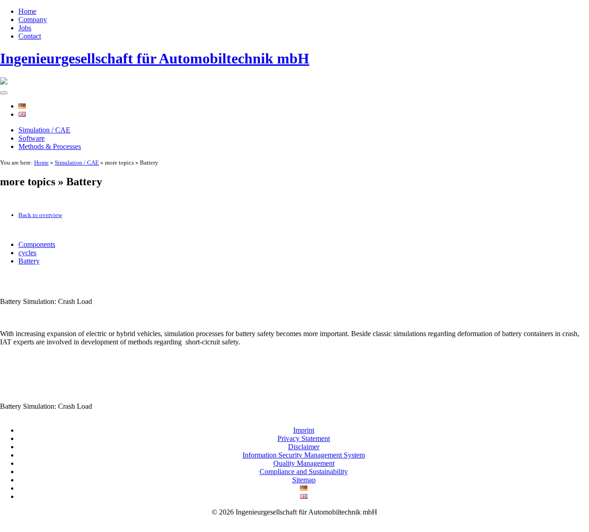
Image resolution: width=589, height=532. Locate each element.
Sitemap (304, 480)
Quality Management (304, 463)
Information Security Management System (304, 455)
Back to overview (40, 215)
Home (27, 11)
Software (31, 138)
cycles (27, 253)
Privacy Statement (303, 438)
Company (32, 19)
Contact (29, 36)
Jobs (24, 28)
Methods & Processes (49, 146)
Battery (29, 261)
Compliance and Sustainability (304, 471)
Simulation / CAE (44, 130)
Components (36, 244)
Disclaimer (303, 447)
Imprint (303, 430)
